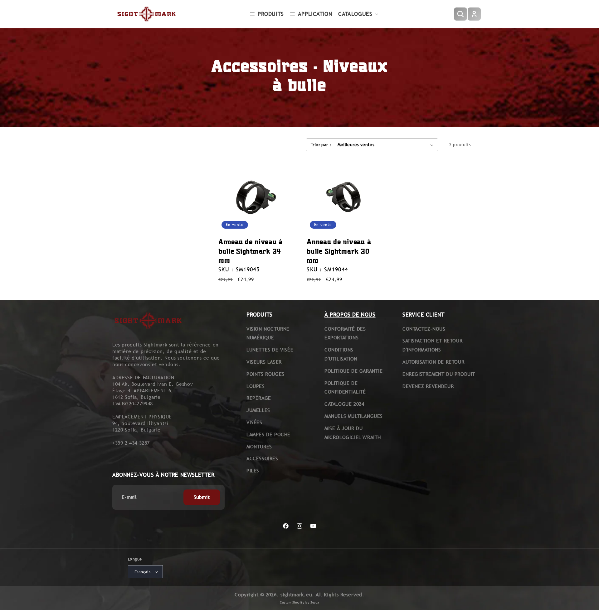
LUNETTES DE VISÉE (269, 350)
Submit (202, 497)
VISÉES (254, 422)
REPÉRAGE (258, 398)
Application (315, 14)
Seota (314, 602)
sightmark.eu (296, 595)
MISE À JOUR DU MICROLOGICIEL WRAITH (352, 432)
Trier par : (321, 144)
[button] (267, 14)
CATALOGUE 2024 (344, 404)
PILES (252, 471)
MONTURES (259, 447)
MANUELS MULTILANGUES (353, 416)
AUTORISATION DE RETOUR (433, 362)
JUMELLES (258, 410)
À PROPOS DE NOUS (350, 314)
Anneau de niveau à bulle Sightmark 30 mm (339, 251)
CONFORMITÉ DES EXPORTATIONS (345, 333)
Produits (271, 14)
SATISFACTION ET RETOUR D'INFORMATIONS (432, 345)
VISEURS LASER (264, 362)
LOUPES (255, 386)
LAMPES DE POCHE (268, 434)
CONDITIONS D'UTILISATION (340, 354)
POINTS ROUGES (265, 374)
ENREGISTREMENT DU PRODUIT (438, 374)
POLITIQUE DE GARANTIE (353, 371)
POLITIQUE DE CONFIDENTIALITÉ (345, 387)
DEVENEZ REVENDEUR (428, 386)
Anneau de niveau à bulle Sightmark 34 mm (250, 251)
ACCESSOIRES (262, 458)
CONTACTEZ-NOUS (423, 329)
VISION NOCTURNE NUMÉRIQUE (268, 333)
